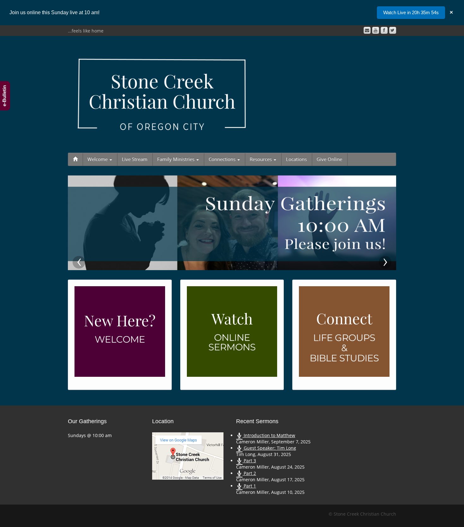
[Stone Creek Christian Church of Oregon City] (162, 93)
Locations (296, 159)
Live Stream (134, 159)
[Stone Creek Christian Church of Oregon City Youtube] (375, 30)
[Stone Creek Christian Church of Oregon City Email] (367, 30)
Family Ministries (176, 159)
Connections (223, 159)
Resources (261, 159)
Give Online (329, 159)
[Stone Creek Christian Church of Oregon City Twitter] (392, 30)
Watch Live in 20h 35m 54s (411, 12)
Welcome (98, 159)
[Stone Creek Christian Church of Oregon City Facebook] (384, 30)
